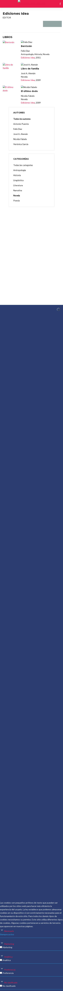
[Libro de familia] (10, 66)
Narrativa (17, 190)
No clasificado (10, 982)
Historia (17, 175)
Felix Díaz (17, 129)
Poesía (16, 200)
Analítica (8, 956)
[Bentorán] (10, 42)
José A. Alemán (20, 134)
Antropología (19, 170)
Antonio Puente (21, 124)
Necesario (9, 931)
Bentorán (26, 46)
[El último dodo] (10, 88)
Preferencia (9, 969)
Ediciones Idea (28, 57)
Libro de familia (30, 68)
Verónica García (20, 144)
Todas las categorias (23, 165)
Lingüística (18, 180)
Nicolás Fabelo (20, 139)
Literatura (18, 185)
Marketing (9, 944)
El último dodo (29, 91)
